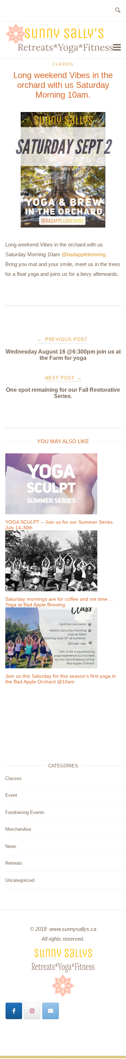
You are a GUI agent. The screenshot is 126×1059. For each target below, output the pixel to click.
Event (11, 795)
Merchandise (18, 829)
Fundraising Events (24, 812)
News (10, 846)
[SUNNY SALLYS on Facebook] (14, 1011)
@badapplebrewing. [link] (84, 254)
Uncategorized (19, 880)
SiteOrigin (66, 1057)
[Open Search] (118, 10)
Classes (63, 64)
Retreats (13, 863)
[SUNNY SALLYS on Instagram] (32, 1011)
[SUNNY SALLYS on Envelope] (50, 1011)
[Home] (59, 51)
